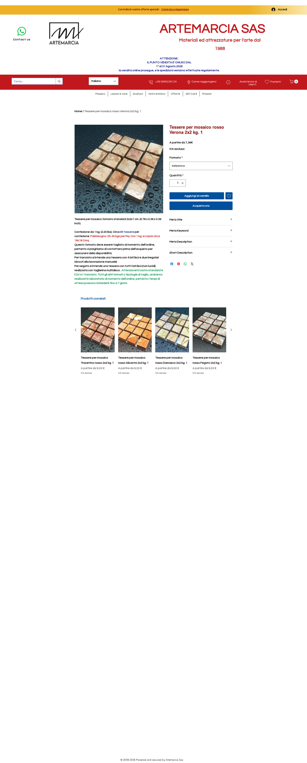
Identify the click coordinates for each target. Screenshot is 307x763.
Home (78, 111)
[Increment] (182, 183)
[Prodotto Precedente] (76, 330)
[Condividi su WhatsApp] (185, 264)
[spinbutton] (177, 183)
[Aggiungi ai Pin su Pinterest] (178, 264)
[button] (294, 82)
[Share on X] (192, 264)
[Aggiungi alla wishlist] (229, 195)
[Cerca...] (59, 81)
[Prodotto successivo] (231, 330)
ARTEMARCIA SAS (212, 28)
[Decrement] (172, 183)
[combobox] (201, 166)
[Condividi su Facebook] (172, 264)
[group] (153, 343)
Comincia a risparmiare (175, 9)
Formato (176, 157)
